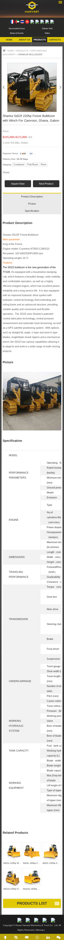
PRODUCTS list (32, 903)
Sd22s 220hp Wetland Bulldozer (12, 863)
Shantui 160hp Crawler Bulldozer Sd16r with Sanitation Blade (32, 889)
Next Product (46, 183)
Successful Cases (17, 28)
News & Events (17, 33)
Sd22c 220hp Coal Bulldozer (51, 863)
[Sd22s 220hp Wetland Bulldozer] (12, 851)
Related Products (15, 832)
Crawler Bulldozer (30, 54)
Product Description (32, 196)
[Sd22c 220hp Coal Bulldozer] (51, 851)
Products (40, 39)
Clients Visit (47, 28)
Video (47, 33)
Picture (32, 203)
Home (9, 39)
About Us (24, 39)
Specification (32, 211)
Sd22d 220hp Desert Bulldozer (12, 889)
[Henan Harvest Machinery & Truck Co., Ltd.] (32, 13)
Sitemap (40, 930)
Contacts (55, 39)
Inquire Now (18, 183)
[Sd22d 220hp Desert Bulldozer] (12, 877)
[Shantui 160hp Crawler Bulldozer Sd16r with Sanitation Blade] (32, 877)
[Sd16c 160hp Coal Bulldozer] (32, 851)
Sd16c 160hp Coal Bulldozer (32, 863)
